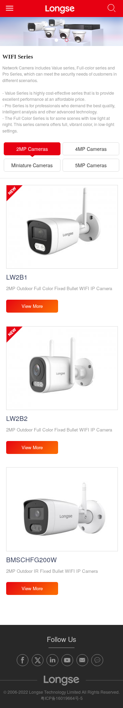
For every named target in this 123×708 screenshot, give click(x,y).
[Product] (61, 31)
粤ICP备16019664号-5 (62, 698)
